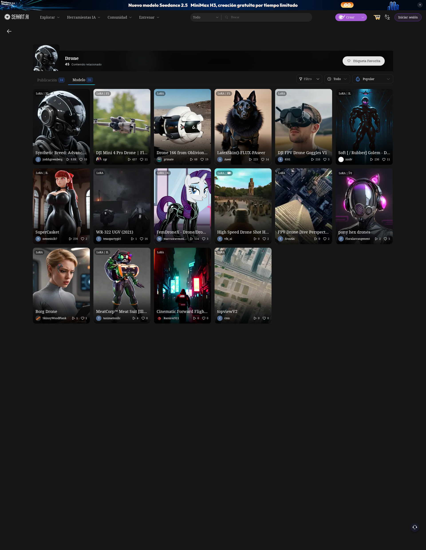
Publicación (47, 80)
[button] (337, 79)
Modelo (79, 79)
